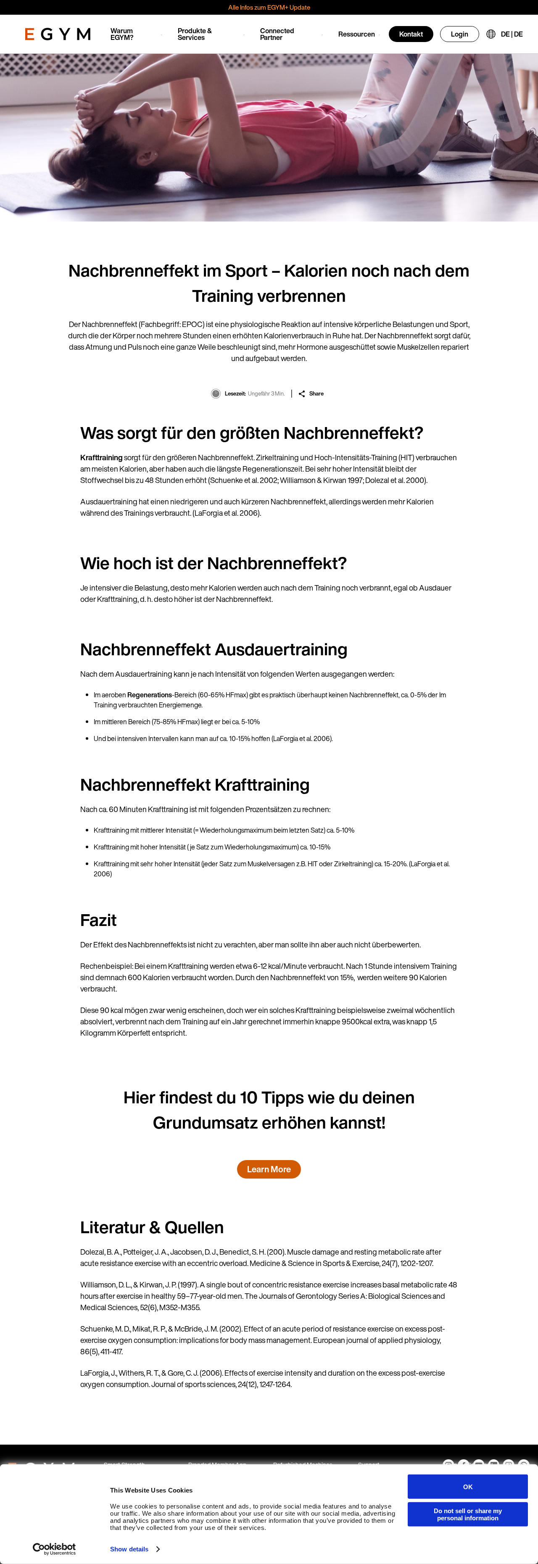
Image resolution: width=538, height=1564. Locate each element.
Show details (129, 1549)
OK (468, 1486)
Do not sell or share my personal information (468, 1514)
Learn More (269, 1169)
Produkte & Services (195, 34)
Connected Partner (277, 34)
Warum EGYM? (122, 34)
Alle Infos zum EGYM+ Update (269, 7)
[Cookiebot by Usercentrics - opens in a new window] (54, 1549)
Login (459, 34)
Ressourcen (356, 34)
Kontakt (411, 34)
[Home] (57, 34)
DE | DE (512, 34)
